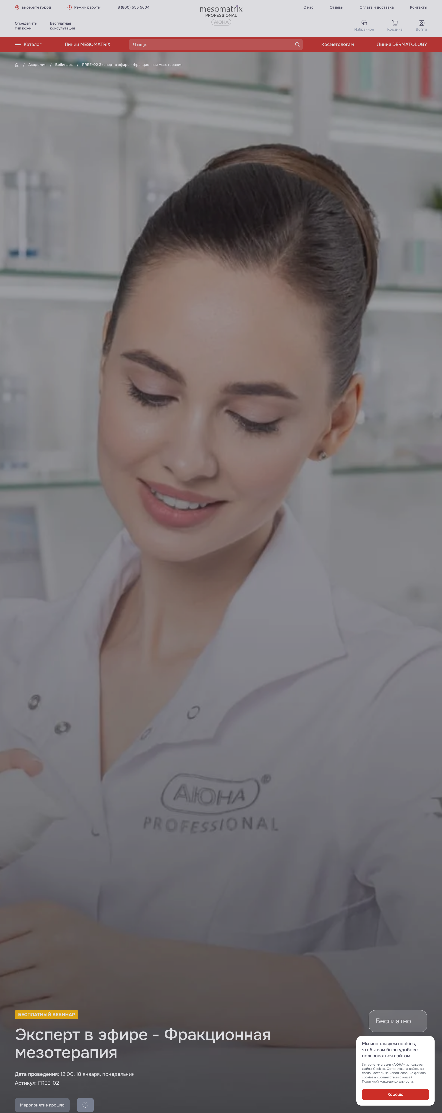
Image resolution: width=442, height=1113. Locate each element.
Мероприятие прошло (42, 1105)
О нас (308, 7)
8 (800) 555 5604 (133, 7)
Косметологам (337, 44)
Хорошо (395, 1094)
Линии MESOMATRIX (87, 44)
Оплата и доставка (377, 7)
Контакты (418, 7)
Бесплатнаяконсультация (62, 26)
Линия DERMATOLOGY (402, 44)
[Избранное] (85, 1105)
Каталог (33, 44)
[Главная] (17, 65)
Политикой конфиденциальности (387, 1082)
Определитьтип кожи (26, 26)
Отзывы (336, 7)
